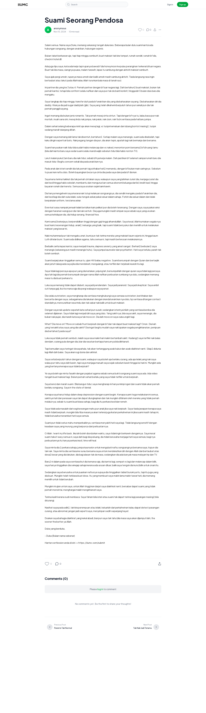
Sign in (170, 4)
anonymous (60, 28)
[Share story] (154, 29)
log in (100, 589)
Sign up (182, 4)
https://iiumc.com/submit (91, 542)
